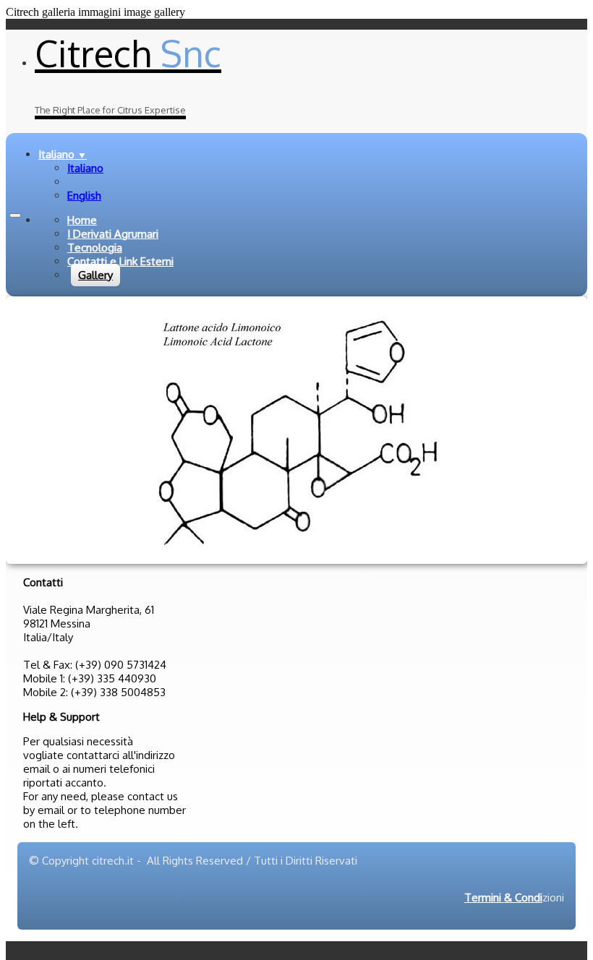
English (84, 195)
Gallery (95, 275)
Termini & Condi (503, 897)
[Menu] (15, 215)
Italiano (62, 154)
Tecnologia (94, 247)
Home (82, 220)
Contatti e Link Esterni (120, 261)
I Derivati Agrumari (112, 234)
